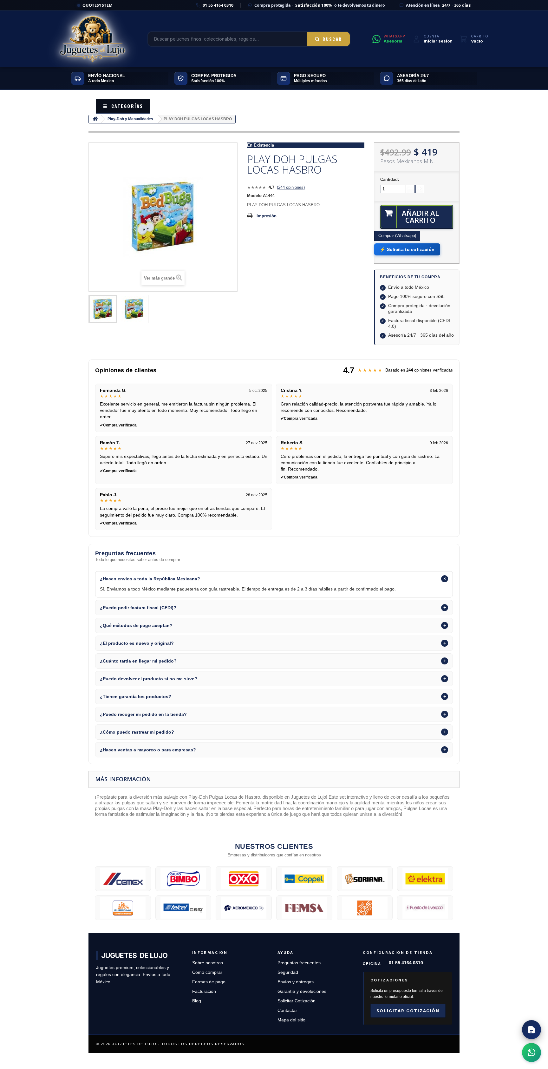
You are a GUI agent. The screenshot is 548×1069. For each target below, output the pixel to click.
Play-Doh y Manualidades (130, 119)
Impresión (267, 216)
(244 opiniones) (291, 187)
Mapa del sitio (291, 1020)
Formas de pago (208, 982)
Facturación (204, 991)
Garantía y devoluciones (301, 991)
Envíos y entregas (295, 982)
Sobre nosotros (207, 962)
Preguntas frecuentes (299, 962)
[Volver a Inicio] (95, 119)
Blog (196, 1001)
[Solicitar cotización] (531, 1029)
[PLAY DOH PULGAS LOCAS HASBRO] (103, 309)
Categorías (123, 105)
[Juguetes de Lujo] (92, 39)
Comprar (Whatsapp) (397, 235)
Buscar (332, 39)
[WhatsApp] (531, 1052)
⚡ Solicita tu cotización (407, 249)
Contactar (287, 1010)
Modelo (254, 195)
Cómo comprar (207, 972)
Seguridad (287, 972)
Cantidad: (389, 179)
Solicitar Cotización (296, 1001)
